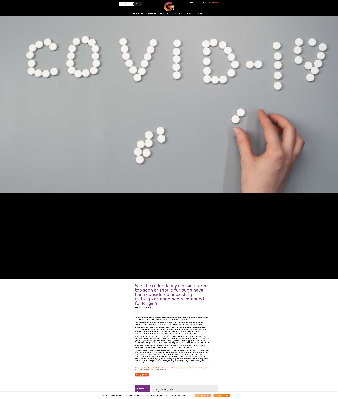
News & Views (165, 14)
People (177, 14)
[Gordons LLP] (169, 6)
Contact (204, 2)
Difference (151, 14)
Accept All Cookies (222, 395)
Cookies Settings (203, 395)
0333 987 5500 (213, 2)
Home (191, 2)
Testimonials (138, 14)
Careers (197, 2)
